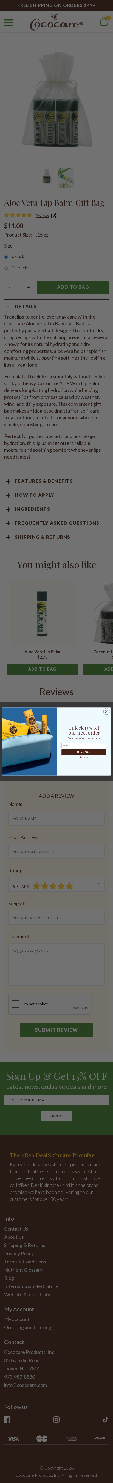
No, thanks (84, 757)
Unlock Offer (83, 752)
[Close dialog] (106, 711)
